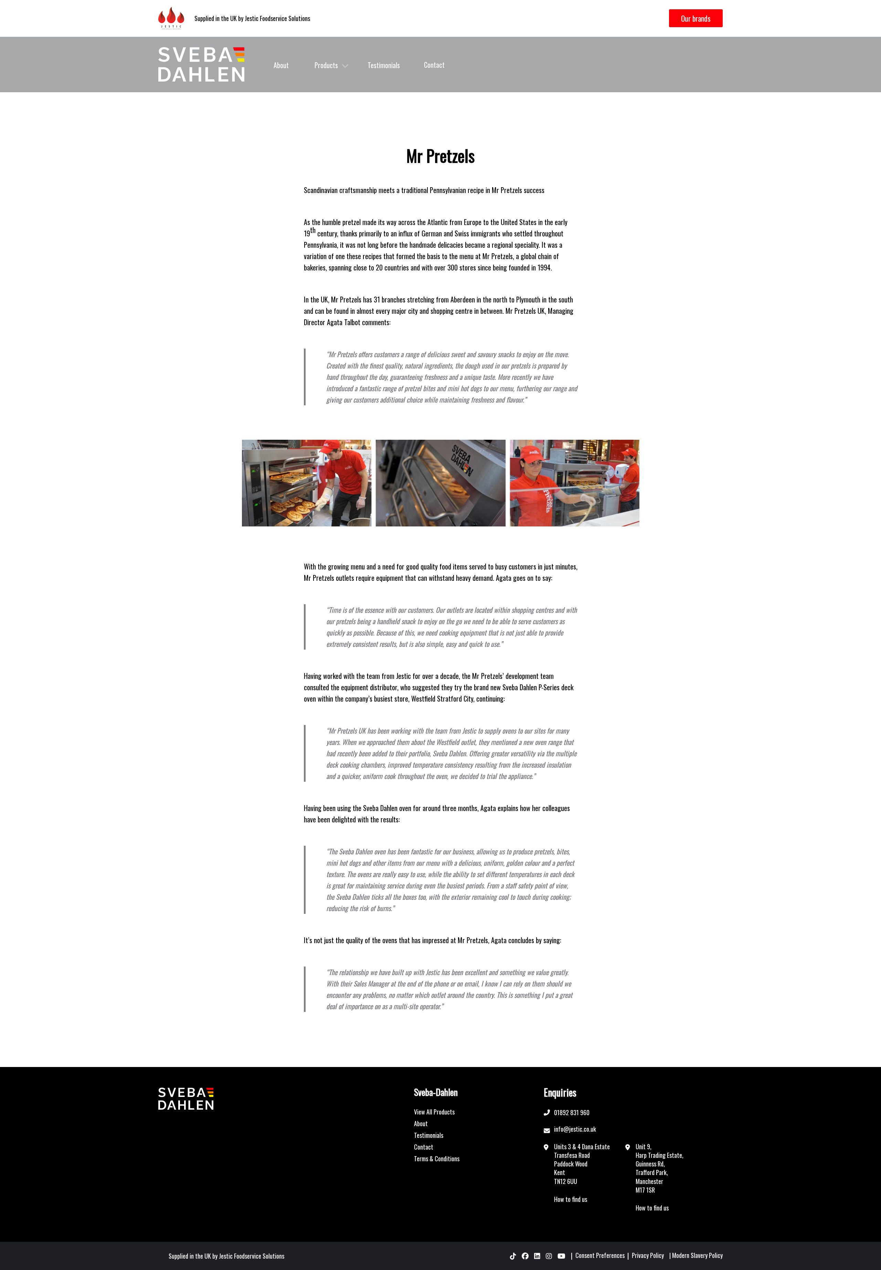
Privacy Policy (648, 1256)
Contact (434, 64)
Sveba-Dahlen (436, 1092)
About (281, 65)
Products (326, 65)
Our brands (696, 18)
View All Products (434, 1112)
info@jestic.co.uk (575, 1129)
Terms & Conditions (436, 1158)
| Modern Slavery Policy (696, 1256)
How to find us (570, 1199)
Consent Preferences (600, 1256)
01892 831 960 (572, 1112)
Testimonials (384, 65)
